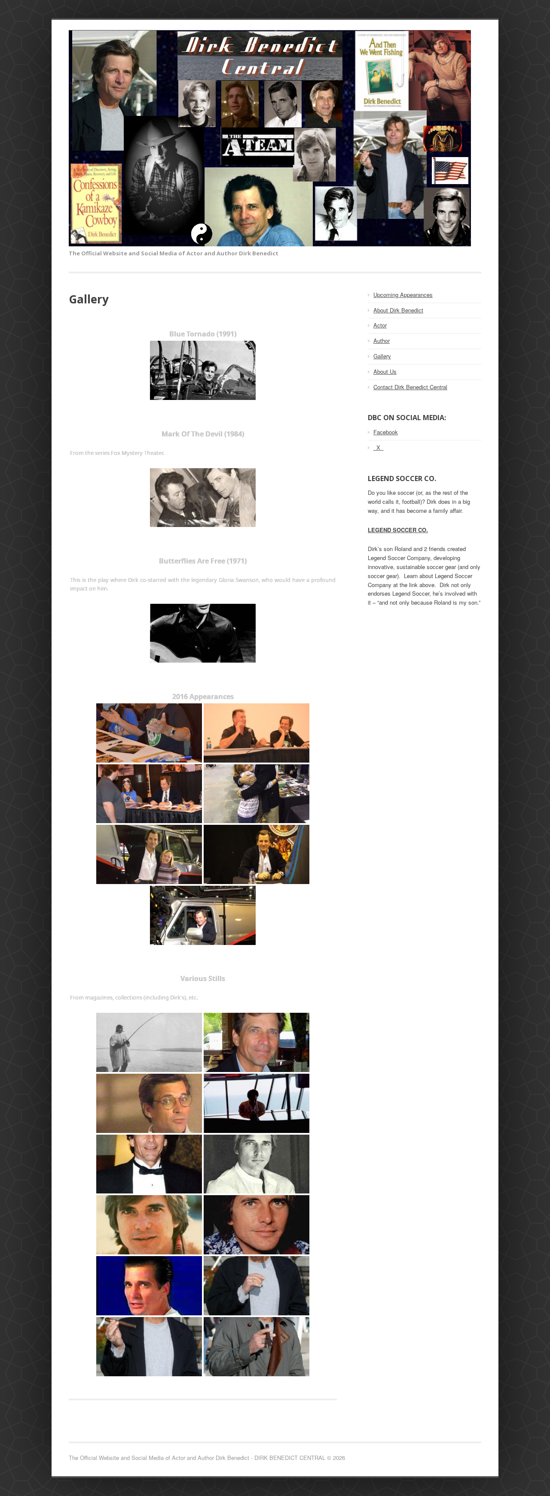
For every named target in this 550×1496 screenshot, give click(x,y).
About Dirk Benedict (398, 310)
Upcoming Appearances (403, 295)
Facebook (385, 432)
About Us (385, 371)
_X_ (378, 447)
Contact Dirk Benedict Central (410, 387)
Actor (380, 325)
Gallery (382, 356)
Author (381, 340)
